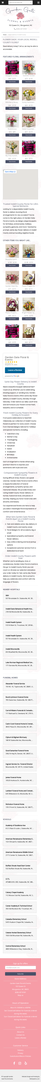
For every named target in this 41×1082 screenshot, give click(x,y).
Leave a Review (20, 1038)
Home (4, 35)
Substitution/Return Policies (20, 1056)
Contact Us (20, 1035)
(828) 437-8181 (21, 29)
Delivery (20, 1050)
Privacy (20, 1053)
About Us (20, 1032)
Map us (20, 995)
